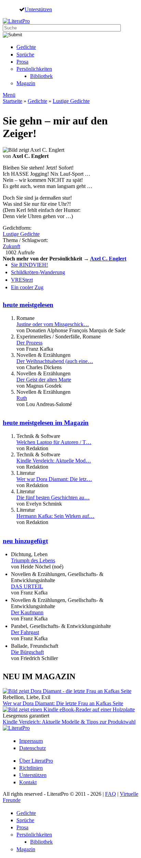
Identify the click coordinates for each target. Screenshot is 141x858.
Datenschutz (32, 748)
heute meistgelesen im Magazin (46, 422)
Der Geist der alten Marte (43, 380)
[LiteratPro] (16, 21)
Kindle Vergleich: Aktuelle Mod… (53, 461)
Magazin (25, 83)
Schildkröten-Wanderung (38, 272)
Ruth (21, 398)
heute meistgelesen (28, 304)
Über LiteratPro (36, 761)
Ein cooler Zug (27, 287)
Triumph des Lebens (33, 560)
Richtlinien (31, 768)
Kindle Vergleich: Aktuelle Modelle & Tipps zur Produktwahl (69, 722)
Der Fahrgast (25, 632)
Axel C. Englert (108, 259)
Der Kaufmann (27, 612)
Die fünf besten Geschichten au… (53, 497)
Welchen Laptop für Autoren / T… (53, 442)
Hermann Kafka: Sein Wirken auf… (55, 516)
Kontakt (28, 782)
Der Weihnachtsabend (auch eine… (54, 361)
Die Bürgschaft (27, 652)
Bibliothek (41, 76)
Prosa (22, 62)
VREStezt (22, 280)
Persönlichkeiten (34, 69)
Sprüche (25, 54)
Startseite (12, 101)
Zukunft (11, 246)
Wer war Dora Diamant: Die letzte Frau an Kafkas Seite (63, 703)
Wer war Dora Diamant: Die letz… (54, 479)
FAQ (110, 794)
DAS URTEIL (27, 586)
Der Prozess (29, 343)
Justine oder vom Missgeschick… (52, 324)
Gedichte (26, 47)
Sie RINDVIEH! (29, 265)
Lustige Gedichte (71, 101)
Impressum (31, 741)
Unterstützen (38, 9)
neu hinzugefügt (25, 541)
